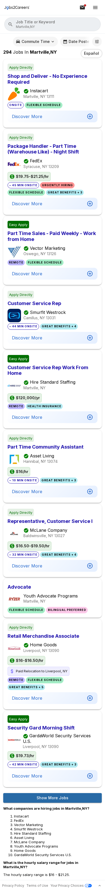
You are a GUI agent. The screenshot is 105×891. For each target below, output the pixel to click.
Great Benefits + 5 (26, 687)
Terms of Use (37, 885)
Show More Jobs (52, 797)
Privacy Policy (13, 885)
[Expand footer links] (99, 885)
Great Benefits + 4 (59, 326)
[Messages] (82, 7)
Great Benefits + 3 (65, 192)
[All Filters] (97, 41)
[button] (52, 24)
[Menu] (95, 7)
